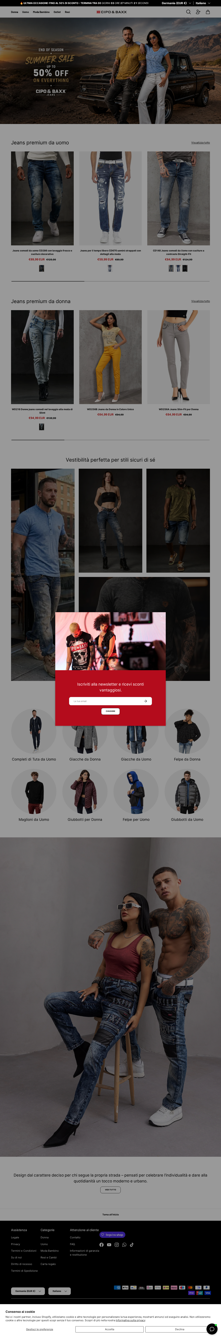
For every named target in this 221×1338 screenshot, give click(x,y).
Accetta (109, 1329)
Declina (179, 1329)
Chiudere (110, 711)
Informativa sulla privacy (130, 1320)
